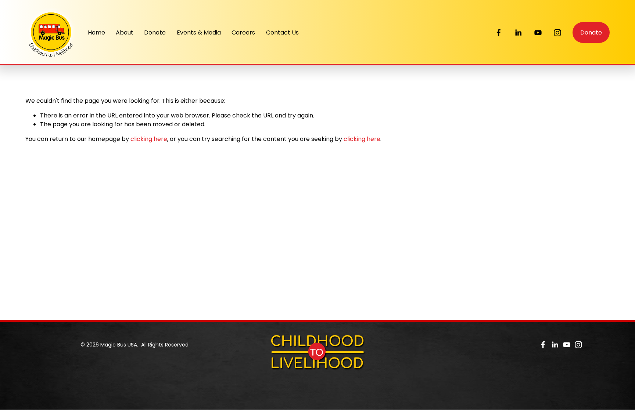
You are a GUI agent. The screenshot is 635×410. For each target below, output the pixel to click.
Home (96, 32)
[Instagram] (557, 32)
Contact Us (282, 32)
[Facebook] (498, 32)
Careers (243, 32)
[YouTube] (538, 32)
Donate (155, 32)
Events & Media (199, 32)
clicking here (148, 139)
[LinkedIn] (518, 32)
